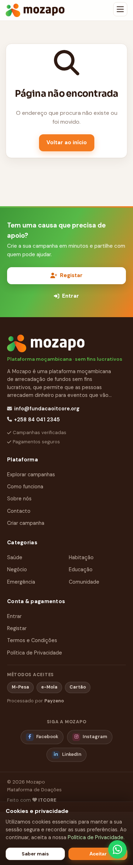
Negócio (17, 569)
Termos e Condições (32, 640)
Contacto (19, 511)
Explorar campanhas (31, 474)
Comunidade (84, 582)
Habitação (81, 557)
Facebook (47, 737)
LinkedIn (71, 754)
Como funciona (25, 486)
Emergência (21, 582)
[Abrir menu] (120, 9)
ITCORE (47, 800)
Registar (71, 275)
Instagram (95, 737)
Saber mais (35, 854)
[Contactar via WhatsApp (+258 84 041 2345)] (117, 849)
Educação (81, 569)
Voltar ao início (66, 142)
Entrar (70, 295)
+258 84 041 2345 (37, 419)
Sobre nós (19, 498)
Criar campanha (25, 523)
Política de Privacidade (34, 653)
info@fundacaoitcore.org (46, 408)
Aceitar (97, 853)
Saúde (14, 557)
